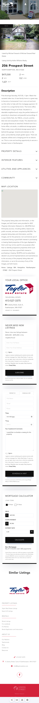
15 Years (19, 504)
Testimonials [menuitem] (5, 642)
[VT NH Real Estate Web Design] (19, 688)
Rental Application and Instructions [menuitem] (12, 629)
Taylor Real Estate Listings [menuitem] (9, 608)
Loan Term (9, 500)
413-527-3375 (31, 4)
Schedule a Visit (26, 393)
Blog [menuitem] (3, 645)
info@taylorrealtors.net (21, 666)
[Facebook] (19, 674)
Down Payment (10, 520)
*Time (7, 421)
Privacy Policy (12, 365)
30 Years (10, 504)
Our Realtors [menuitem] (5, 639)
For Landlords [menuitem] (6, 624)
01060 (5, 270)
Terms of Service (13, 481)
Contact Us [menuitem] (5, 647)
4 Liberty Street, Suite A (20, 661)
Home (3, 267)
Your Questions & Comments (13, 429)
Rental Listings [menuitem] (6, 621)
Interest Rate (10, 528)
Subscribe (19, 372)
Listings (9, 267)
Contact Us (8, 310)
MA (15, 267)
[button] (3, 37)
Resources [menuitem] (5, 650)
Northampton (30, 267)
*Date (7, 413)
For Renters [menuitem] (5, 626)
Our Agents (16, 310)
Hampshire (21, 267)
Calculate (19, 540)
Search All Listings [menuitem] (7, 611)
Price (7, 511)
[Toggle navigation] (35, 4)
